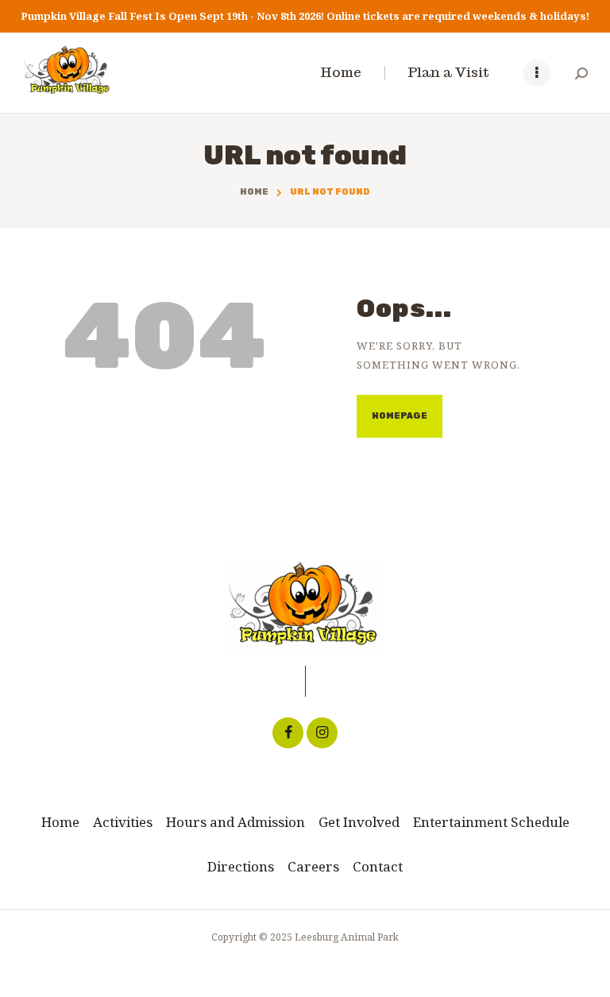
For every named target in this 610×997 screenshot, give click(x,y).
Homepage (399, 416)
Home (254, 192)
